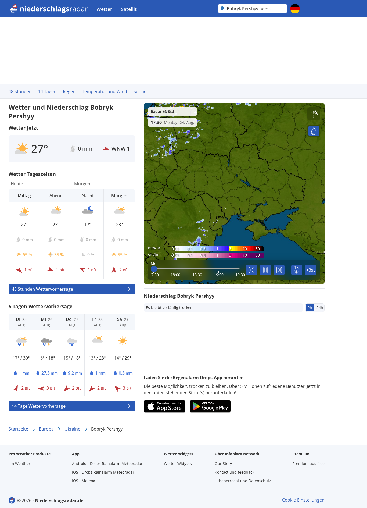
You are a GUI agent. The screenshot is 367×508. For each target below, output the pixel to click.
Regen (69, 91)
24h (319, 307)
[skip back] (251, 270)
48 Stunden (20, 91)
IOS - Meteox (83, 480)
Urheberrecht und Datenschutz (243, 480)
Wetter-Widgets (178, 463)
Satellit (129, 9)
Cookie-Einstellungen (303, 500)
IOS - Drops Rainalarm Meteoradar (103, 472)
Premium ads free (308, 463)
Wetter (104, 9)
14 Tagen (47, 91)
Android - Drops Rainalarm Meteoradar (107, 463)
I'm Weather (19, 463)
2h (310, 307)
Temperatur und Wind (104, 91)
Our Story (223, 463)
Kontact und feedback (234, 472)
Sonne (140, 91)
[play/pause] (265, 270)
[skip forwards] (279, 270)
